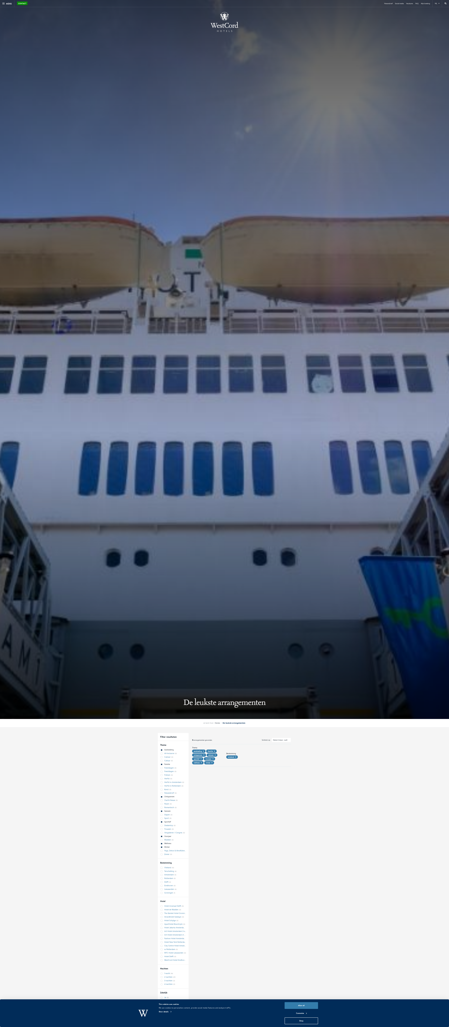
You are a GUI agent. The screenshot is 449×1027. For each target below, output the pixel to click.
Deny (301, 1021)
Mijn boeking (425, 3)
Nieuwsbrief (388, 3)
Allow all (301, 1005)
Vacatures (409, 3)
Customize (300, 1013)
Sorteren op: (266, 740)
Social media (399, 3)
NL (436, 3)
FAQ (417, 3)
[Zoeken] (445, 3)
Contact (22, 3)
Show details (163, 1011)
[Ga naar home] (224, 22)
